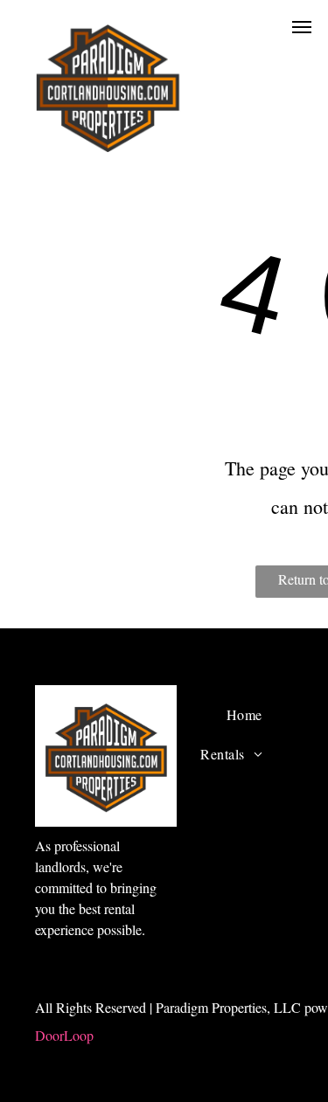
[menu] (301, 27)
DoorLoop (64, 1035)
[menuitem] (244, 715)
